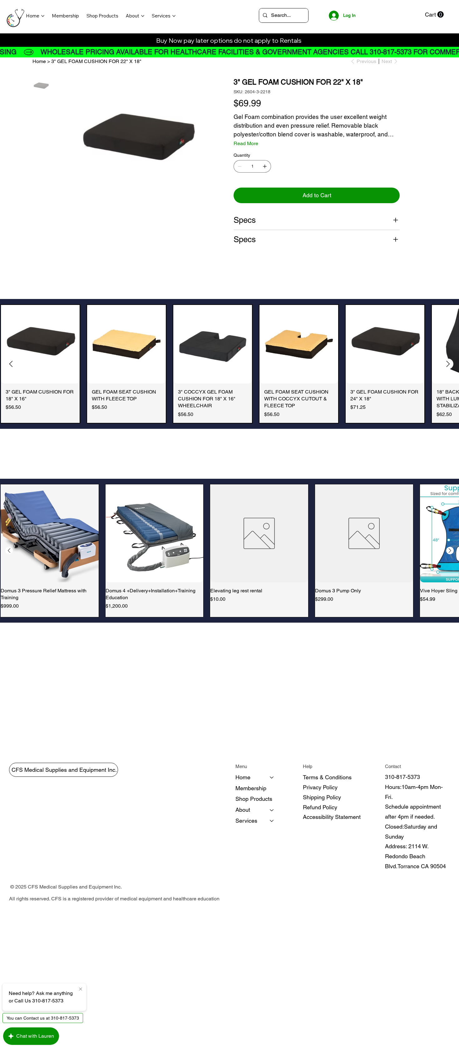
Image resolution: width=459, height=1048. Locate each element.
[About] (272, 810)
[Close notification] (80, 989)
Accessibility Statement (332, 817)
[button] (434, 14)
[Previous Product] (11, 364)
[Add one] (265, 166)
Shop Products (253, 799)
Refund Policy (320, 807)
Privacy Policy (320, 787)
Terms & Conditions (327, 777)
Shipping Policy (322, 797)
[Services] (272, 820)
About (242, 809)
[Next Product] (448, 364)
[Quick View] (40, 344)
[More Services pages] (173, 15)
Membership (250, 788)
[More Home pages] (42, 15)
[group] (229, 364)
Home (242, 777)
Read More (246, 143)
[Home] (272, 777)
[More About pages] (142, 15)
